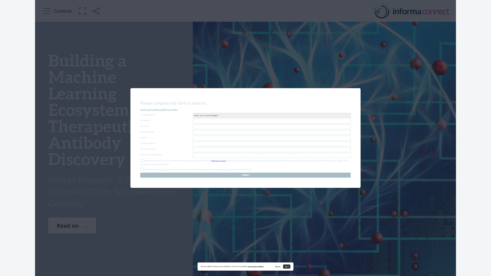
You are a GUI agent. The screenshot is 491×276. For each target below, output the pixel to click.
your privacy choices (256, 266)
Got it (287, 267)
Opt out (277, 267)
